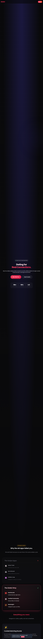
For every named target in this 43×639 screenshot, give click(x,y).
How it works (27, 277)
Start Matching (16, 276)
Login (40, 1)
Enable (23, 636)
